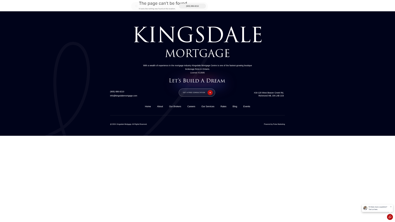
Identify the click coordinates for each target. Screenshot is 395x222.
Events (246, 106)
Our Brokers (175, 106)
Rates (223, 106)
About (160, 106)
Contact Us (263, 6)
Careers (191, 106)
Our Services (247, 6)
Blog (235, 106)
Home (233, 6)
